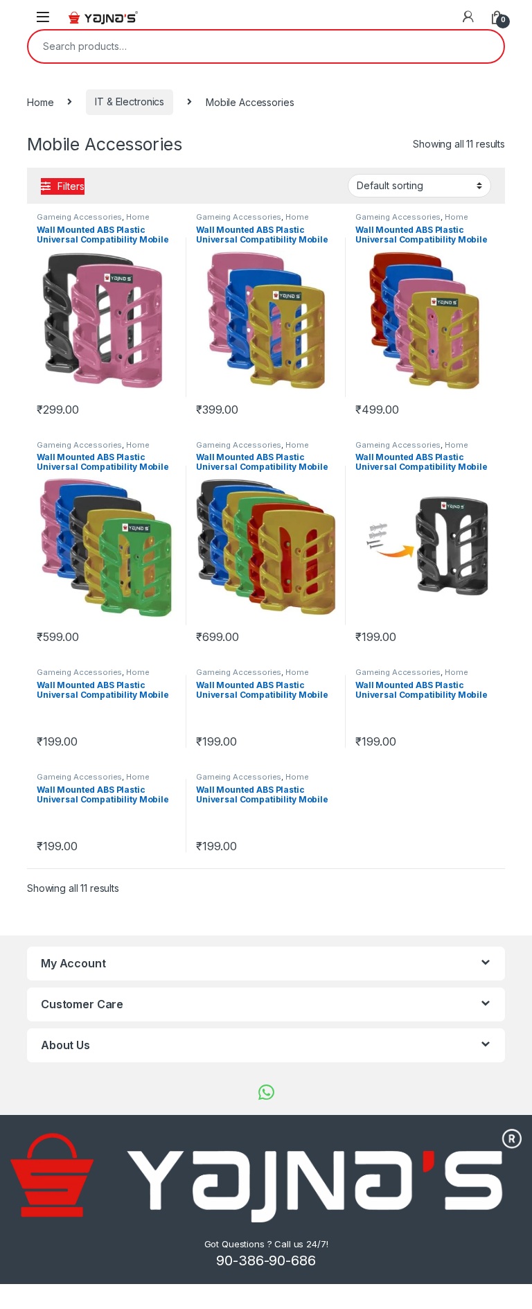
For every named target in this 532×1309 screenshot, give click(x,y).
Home (40, 101)
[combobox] (246, 46)
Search (484, 46)
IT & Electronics (129, 101)
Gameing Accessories (79, 217)
